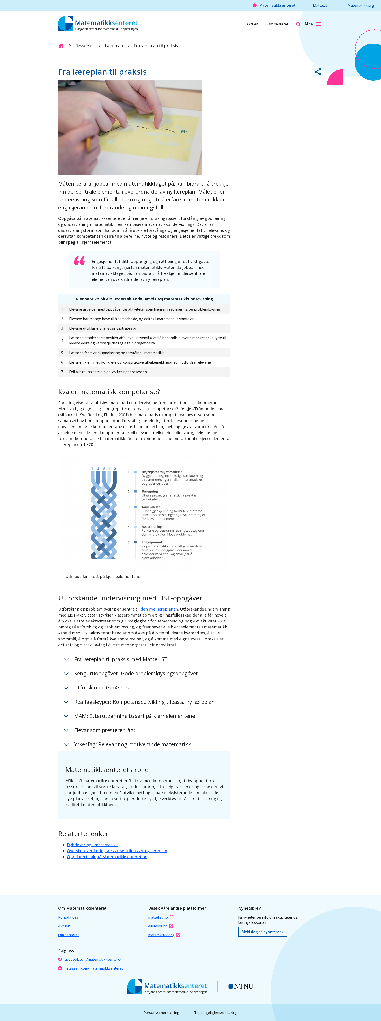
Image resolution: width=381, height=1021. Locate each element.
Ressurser (84, 45)
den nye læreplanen (159, 609)
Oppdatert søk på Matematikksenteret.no (107, 856)
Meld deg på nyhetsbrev (263, 931)
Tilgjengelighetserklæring (215, 1012)
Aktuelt (252, 24)
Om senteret (277, 24)
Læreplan (114, 45)
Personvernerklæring (161, 1012)
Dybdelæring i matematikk (92, 844)
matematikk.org (161, 934)
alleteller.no (158, 926)
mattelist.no (158, 917)
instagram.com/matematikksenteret (93, 968)
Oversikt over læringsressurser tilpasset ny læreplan (117, 850)
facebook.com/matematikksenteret (92, 959)
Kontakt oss (68, 917)
